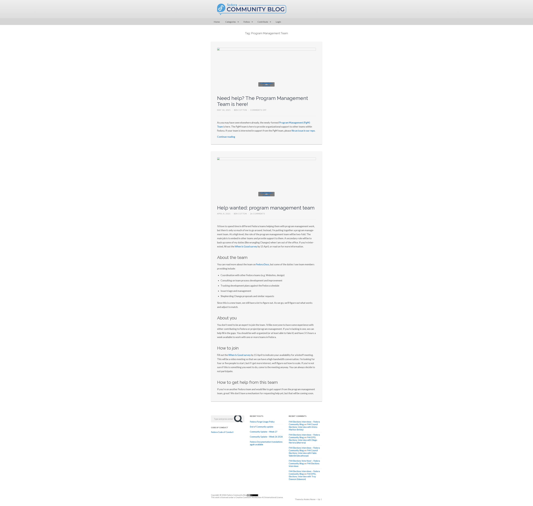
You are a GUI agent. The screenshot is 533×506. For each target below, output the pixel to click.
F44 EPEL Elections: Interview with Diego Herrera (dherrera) (303, 440)
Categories (230, 21)
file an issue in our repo (303, 130)
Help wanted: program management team (266, 208)
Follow (246, 21)
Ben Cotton (240, 110)
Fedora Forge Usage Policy (262, 421)
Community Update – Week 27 (263, 431)
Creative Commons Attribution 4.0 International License (259, 497)
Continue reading (226, 136)
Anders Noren (309, 499)
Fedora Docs (262, 264)
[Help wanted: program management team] (266, 178)
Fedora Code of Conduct (222, 432)
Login (278, 21)
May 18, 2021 (224, 110)
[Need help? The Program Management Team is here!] (266, 68)
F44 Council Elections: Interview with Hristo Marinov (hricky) (303, 427)
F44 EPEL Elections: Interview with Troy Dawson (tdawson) (302, 476)
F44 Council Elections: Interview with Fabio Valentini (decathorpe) (303, 453)
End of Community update (261, 426)
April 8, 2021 (224, 214)
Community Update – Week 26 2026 (266, 436)
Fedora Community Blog (237, 495)
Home (217, 21)
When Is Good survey (246, 246)
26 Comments (257, 214)
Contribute (262, 21)
